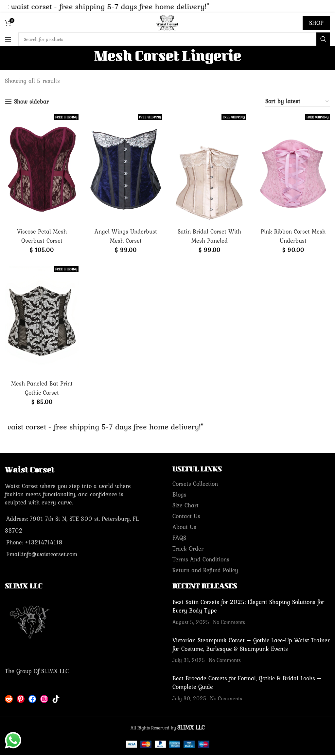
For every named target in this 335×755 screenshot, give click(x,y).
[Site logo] (167, 22)
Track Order (187, 548)
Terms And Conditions (200, 559)
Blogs (179, 494)
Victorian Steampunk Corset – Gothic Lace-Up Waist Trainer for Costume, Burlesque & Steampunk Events (251, 644)
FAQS (179, 537)
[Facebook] (32, 699)
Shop (316, 22)
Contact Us (186, 516)
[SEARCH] (323, 39)
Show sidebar (31, 101)
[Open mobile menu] (8, 39)
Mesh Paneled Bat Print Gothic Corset (42, 388)
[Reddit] (9, 699)
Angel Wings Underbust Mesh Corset (126, 236)
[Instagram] (44, 699)
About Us (184, 526)
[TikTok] (56, 699)
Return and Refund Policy (205, 570)
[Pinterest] (21, 699)
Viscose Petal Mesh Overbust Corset (42, 236)
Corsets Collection (195, 483)
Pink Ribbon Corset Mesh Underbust (293, 236)
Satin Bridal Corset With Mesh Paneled (209, 236)
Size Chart (185, 505)
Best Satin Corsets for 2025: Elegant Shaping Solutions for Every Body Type (248, 606)
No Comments (229, 622)
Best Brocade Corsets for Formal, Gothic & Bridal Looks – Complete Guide (247, 682)
